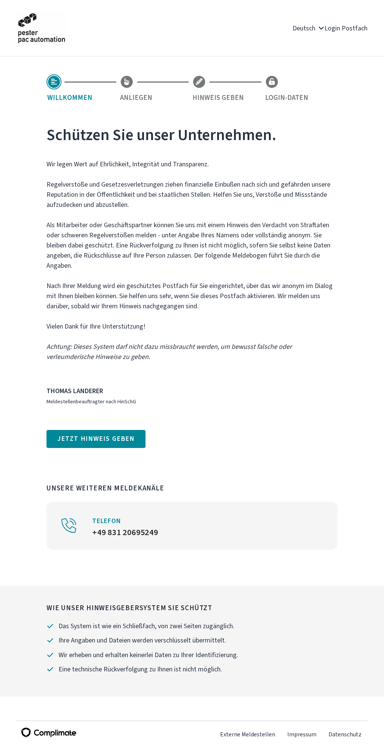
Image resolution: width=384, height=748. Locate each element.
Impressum (301, 734)
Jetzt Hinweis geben (96, 438)
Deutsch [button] (304, 28)
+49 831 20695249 (125, 532)
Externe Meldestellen (247, 734)
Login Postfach (346, 28)
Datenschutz (345, 734)
